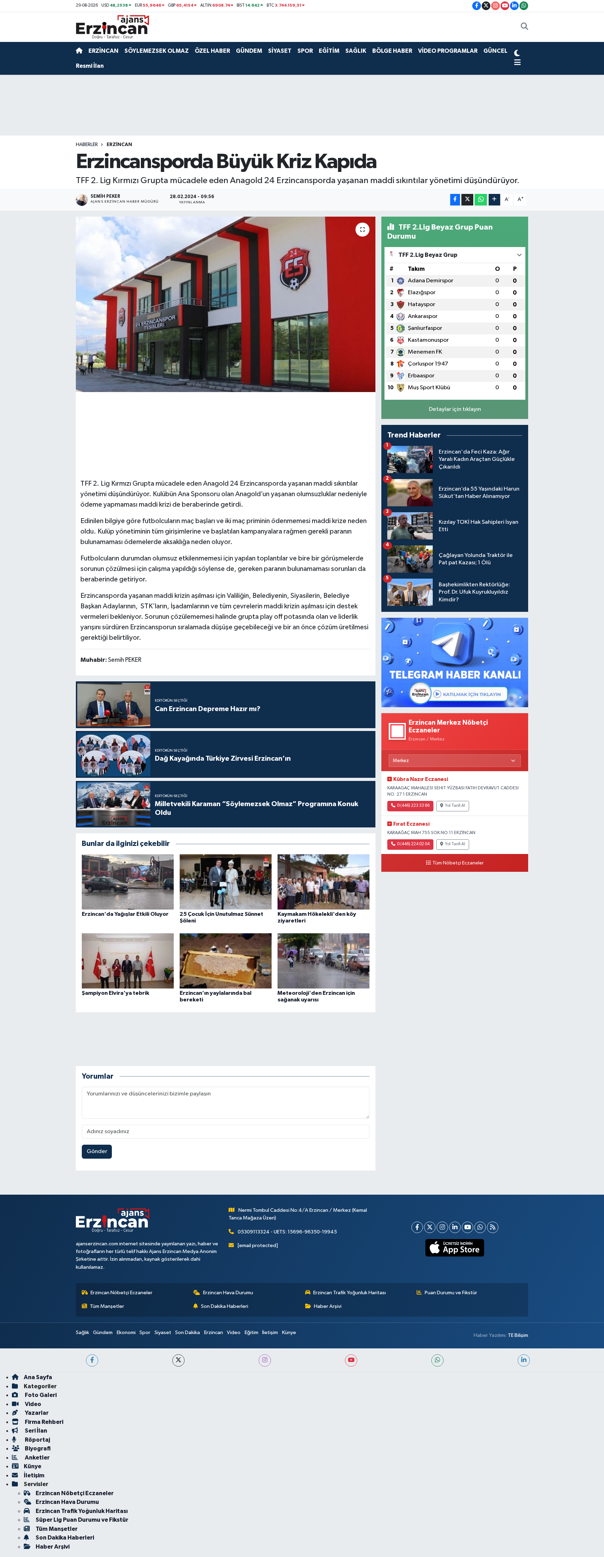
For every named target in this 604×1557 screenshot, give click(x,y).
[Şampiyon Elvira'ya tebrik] (128, 961)
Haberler (87, 144)
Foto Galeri (40, 1395)
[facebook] (92, 1360)
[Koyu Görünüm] (517, 54)
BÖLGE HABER (392, 51)
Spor (144, 1332)
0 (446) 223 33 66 (413, 806)
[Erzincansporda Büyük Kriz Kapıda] (225, 304)
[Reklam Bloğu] (454, 662)
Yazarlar (36, 1413)
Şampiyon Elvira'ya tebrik (115, 993)
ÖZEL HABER (212, 51)
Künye (289, 1332)
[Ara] (524, 27)
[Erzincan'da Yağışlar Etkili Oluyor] (128, 882)
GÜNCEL (495, 51)
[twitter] (178, 1360)
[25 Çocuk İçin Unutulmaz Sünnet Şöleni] (226, 882)
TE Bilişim (518, 1335)
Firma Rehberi (43, 1422)
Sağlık (82, 1332)
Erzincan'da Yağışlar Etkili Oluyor (125, 914)
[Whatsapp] (480, 1227)
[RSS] (492, 1227)
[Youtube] (467, 1227)
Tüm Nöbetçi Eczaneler (458, 863)
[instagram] (265, 1360)
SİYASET (280, 51)
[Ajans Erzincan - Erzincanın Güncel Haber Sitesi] (112, 26)
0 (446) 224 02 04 (413, 844)
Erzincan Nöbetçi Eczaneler (121, 1292)
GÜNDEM (249, 51)
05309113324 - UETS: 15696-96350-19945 (287, 1231)
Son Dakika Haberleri (224, 1306)
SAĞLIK (355, 51)
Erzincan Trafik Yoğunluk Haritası (349, 1292)
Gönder (97, 1151)
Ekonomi (126, 1332)
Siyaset (162, 1332)
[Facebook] (417, 1227)
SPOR (305, 51)
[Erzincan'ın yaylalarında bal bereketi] (226, 961)
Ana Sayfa (38, 1377)
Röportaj (37, 1440)
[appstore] (455, 1248)
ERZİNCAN (103, 51)
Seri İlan (35, 1431)
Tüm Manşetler (107, 1306)
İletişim (270, 1332)
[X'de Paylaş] (467, 199)
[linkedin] (524, 1360)
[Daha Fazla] (494, 199)
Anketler (37, 1458)
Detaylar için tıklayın (455, 409)
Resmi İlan (90, 66)
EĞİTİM (329, 51)
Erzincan (213, 1332)
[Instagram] (442, 1227)
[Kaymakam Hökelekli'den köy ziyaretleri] (323, 882)
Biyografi (37, 1448)
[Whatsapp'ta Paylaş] (481, 199)
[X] (430, 1227)
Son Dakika (187, 1332)
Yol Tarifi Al (455, 806)
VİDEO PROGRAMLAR (447, 51)
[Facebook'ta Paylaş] (455, 199)
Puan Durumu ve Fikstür (451, 1292)
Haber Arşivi (327, 1306)
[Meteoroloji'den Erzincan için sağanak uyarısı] (323, 961)
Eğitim (251, 1332)
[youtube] (351, 1360)
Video (233, 1332)
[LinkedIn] (455, 1227)
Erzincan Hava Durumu (228, 1292)
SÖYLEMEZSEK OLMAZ (156, 51)
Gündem (103, 1332)
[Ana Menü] (517, 62)
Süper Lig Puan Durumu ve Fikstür (82, 1520)
